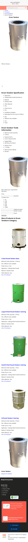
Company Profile (6, 488)
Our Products (5, 490)
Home (6, 10)
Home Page (4, 486)
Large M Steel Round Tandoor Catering (13, 312)
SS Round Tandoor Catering (10, 418)
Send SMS (15, 529)
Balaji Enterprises (15, 3)
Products (7, 12)
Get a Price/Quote (6, 275)
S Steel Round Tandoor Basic (10, 258)
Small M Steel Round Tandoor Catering (13, 365)
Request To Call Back (6, 473)
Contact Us (4, 492)
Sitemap (4, 494)
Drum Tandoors (9, 13)
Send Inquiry (15, 525)
